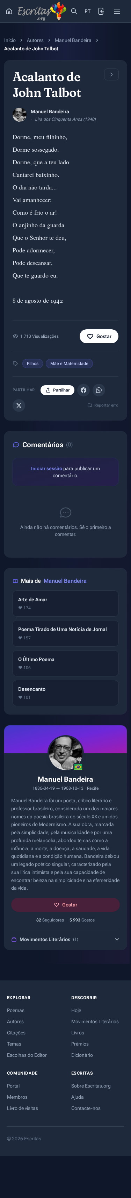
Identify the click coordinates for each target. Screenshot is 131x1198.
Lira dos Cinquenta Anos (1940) (65, 119)
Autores (35, 40)
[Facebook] (83, 390)
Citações (16, 1032)
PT (88, 11)
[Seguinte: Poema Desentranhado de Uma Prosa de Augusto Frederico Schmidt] (111, 74)
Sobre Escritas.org (91, 1086)
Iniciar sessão (46, 468)
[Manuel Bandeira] (20, 115)
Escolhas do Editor (27, 1055)
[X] (19, 405)
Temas (14, 1044)
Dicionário (82, 1055)
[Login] (102, 11)
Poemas (15, 1010)
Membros (17, 1097)
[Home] (9, 11)
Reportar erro (106, 405)
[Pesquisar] (74, 11)
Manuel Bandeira (73, 40)
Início (10, 40)
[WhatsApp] (99, 390)
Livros (77, 1032)
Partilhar (61, 390)
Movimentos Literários (95, 1021)
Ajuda (77, 1097)
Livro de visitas (22, 1108)
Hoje (76, 1010)
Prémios (80, 1044)
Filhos (32, 363)
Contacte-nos (86, 1108)
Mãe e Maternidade (69, 363)
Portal (13, 1086)
